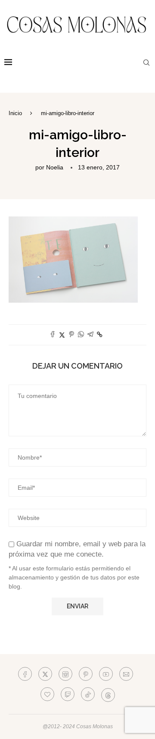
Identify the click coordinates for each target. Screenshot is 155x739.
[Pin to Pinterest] (71, 334)
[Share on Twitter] (62, 334)
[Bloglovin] (47, 694)
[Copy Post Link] (99, 334)
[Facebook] (25, 674)
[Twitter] (45, 674)
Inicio (15, 113)
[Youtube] (106, 674)
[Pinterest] (86, 674)
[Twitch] (67, 694)
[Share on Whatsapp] (81, 334)
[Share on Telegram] (90, 334)
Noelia (54, 167)
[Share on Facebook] (53, 334)
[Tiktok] (88, 694)
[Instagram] (65, 674)
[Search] (146, 62)
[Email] (126, 674)
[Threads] (108, 694)
